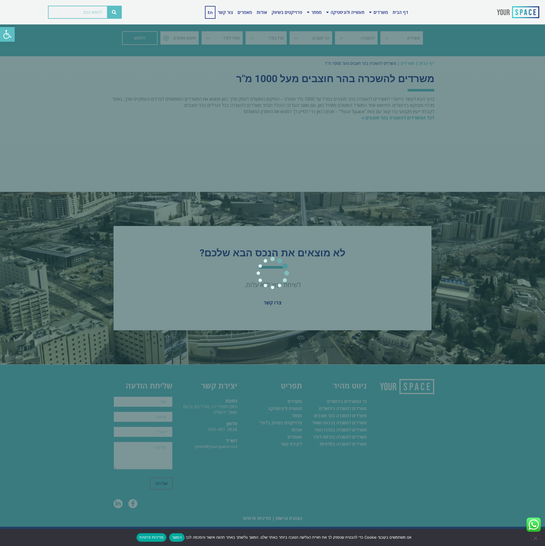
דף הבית (400, 12)
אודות (262, 12)
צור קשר (225, 12)
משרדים (381, 12)
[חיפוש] (114, 12)
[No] (536, 537)
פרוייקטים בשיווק (287, 12)
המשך (177, 537)
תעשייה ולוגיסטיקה (347, 12)
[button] (7, 34)
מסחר (316, 12)
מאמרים (245, 12)
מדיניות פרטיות (151, 537)
